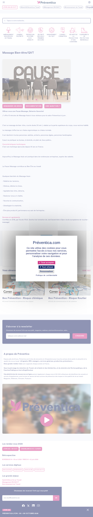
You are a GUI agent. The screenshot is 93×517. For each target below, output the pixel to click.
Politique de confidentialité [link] (46, 275)
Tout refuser (47, 267)
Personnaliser (46, 272)
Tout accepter (47, 263)
